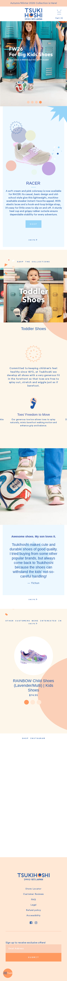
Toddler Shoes (33, 329)
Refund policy (33, 910)
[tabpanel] (33, 56)
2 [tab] (32, 702)
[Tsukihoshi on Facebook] (31, 922)
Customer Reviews (33, 894)
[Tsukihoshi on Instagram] (36, 922)
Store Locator (33, 889)
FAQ (33, 900)
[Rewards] (7, 973)
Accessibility (33, 915)
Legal (33, 905)
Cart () (59, 18)
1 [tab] (26, 702)
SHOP (33, 223)
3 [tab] (39, 702)
